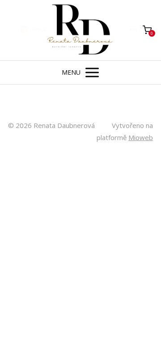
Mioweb (140, 137)
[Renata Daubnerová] (80, 30)
